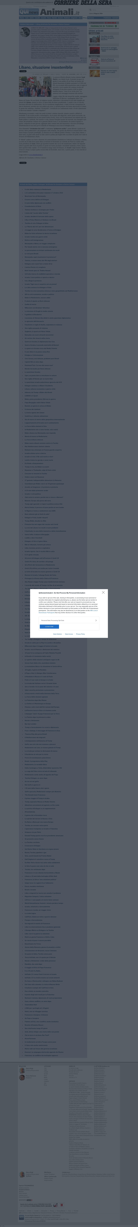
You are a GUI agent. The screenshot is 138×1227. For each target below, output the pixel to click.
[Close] (104, 593)
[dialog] (69, 613)
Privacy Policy (80, 634)
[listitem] (69, 620)
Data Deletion (57, 634)
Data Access (69, 634)
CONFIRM (49, 626)
